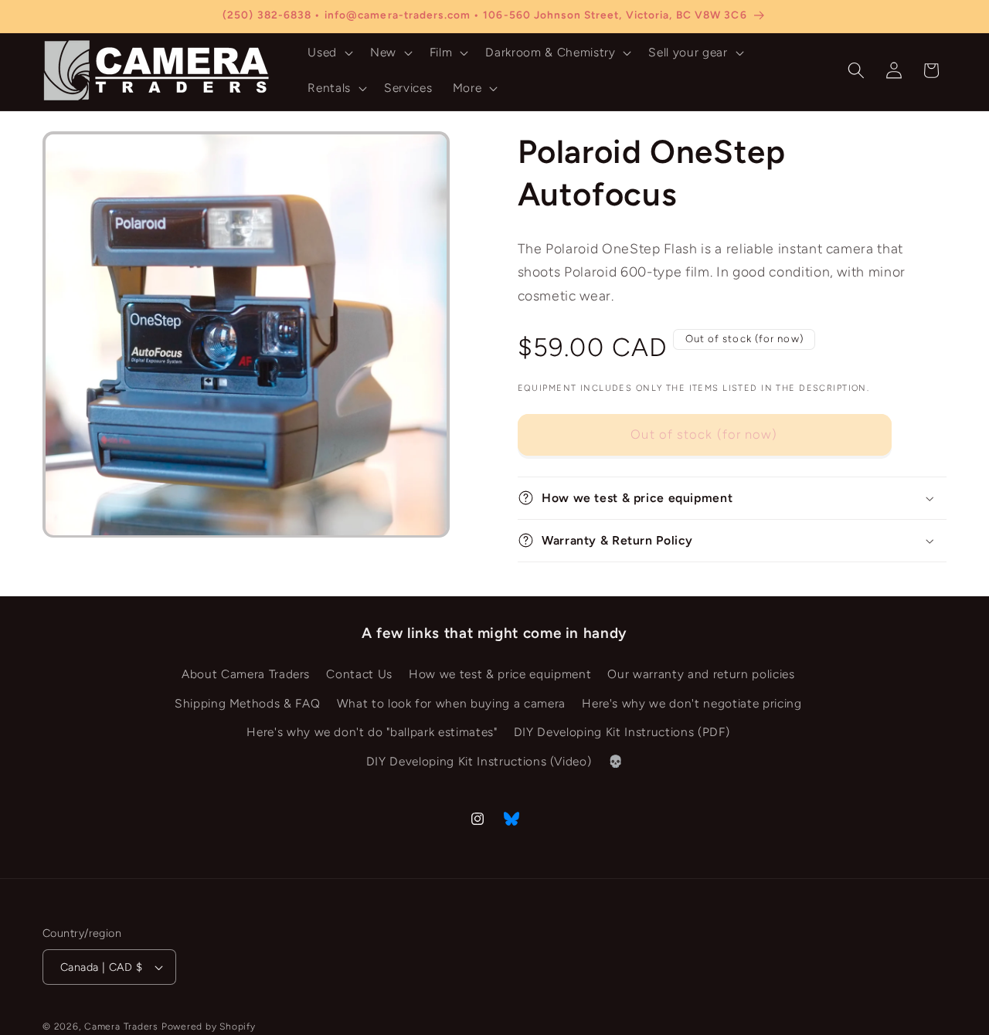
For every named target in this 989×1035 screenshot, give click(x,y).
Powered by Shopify (208, 1026)
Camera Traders (121, 1026)
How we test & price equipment (500, 674)
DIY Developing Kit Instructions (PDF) (621, 731)
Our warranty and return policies (700, 674)
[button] (328, 52)
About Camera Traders (246, 674)
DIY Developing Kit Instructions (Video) (479, 761)
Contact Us (359, 674)
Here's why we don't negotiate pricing (691, 703)
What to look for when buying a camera (451, 703)
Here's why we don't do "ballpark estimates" (371, 731)
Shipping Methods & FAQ (248, 703)
